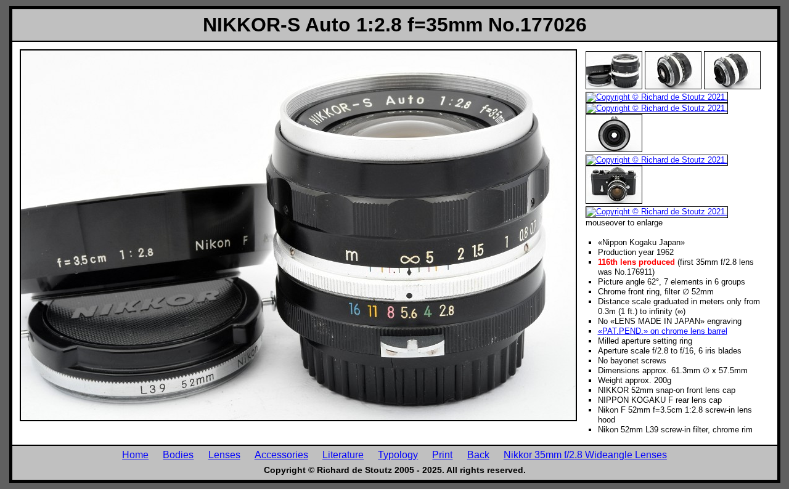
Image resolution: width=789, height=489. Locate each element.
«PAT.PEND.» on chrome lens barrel (662, 331)
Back (478, 454)
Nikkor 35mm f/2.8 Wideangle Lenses (585, 454)
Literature (343, 454)
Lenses (224, 454)
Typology (398, 454)
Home (135, 454)
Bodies (178, 454)
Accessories (281, 454)
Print (442, 454)
